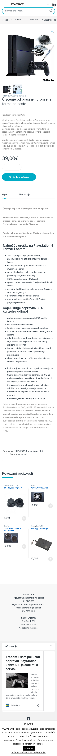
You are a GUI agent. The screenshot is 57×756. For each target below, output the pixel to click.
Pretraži (51, 11)
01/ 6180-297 (28, 601)
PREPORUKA (7, 96)
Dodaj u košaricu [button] (22, 518)
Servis (18, 19)
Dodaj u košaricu (21, 177)
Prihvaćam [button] (28, 748)
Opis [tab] (4, 194)
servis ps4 (22, 454)
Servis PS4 (33, 19)
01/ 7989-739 (28, 611)
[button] (52, 31)
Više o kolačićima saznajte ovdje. (28, 752)
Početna (6, 19)
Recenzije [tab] (24, 194)
